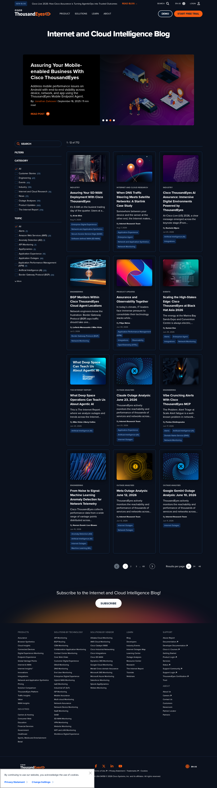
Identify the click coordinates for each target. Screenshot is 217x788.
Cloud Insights (24, 645)
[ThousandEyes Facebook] (96, 766)
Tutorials (130, 672)
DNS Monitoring (61, 669)
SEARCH (161, 3)
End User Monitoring (63, 672)
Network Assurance (62, 703)
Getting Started (169, 653)
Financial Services (25, 726)
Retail (20, 742)
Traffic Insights (24, 695)
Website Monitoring (62, 726)
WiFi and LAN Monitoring (65, 730)
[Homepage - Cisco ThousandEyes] (36, 13)
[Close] (90, 773)
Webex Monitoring (98, 688)
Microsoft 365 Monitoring (101, 672)
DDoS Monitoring (61, 665)
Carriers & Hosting (26, 715)
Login (193, 3)
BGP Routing (59, 642)
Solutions (81, 13)
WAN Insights (24, 703)
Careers (166, 695)
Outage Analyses (134, 657)
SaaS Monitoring (61, 711)
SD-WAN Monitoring (62, 718)
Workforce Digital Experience (66, 734)
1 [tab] (103, 120)
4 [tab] (113, 120)
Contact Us (167, 699)
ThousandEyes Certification (175, 676)
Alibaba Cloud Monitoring (101, 638)
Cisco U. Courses (170, 649)
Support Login (169, 672)
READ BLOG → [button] (129, 3)
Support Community (172, 669)
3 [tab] (110, 120)
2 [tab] (106, 120)
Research (131, 665)
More (19, 281)
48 (200, 566)
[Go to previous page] (116, 566)
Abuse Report (169, 638)
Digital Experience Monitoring (31, 653)
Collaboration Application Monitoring (70, 649)
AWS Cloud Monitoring (100, 642)
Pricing (21, 684)
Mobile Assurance (62, 695)
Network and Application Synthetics (33, 680)
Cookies (144, 771)
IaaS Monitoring (61, 684)
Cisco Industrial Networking (102, 649)
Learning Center (134, 653)
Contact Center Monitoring (65, 653)
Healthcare (22, 734)
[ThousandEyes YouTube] (120, 766)
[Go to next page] (152, 566)
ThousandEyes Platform (28, 692)
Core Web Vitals (61, 657)
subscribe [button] (108, 603)
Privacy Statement (117, 771)
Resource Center (134, 661)
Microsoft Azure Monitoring (102, 676)
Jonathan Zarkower (45, 101)
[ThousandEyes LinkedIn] (112, 766)
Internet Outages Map (136, 649)
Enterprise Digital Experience (66, 676)
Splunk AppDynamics (99, 684)
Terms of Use (100, 771)
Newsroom (167, 707)
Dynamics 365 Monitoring (101, 661)
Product (65, 13)
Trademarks (132, 771)
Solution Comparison (27, 688)
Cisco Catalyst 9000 (99, 645)
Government (23, 730)
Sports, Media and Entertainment (32, 738)
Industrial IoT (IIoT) (62, 688)
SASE (56, 715)
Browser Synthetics (26, 642)
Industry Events (133, 645)
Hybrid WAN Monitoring (64, 680)
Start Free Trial (188, 13)
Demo (165, 13)
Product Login (169, 657)
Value (20, 699)
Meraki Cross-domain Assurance (104, 669)
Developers (132, 642)
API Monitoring (60, 638)
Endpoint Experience (27, 657)
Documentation (170, 642)
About (107, 13)
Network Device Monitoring (66, 707)
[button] (179, 3)
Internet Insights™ (25, 669)
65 (143, 566)
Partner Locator (169, 711)
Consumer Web (24, 718)
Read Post (38, 114)
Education (22, 722)
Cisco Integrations (98, 653)
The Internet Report (135, 669)
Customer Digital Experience (66, 661)
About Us (167, 692)
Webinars (131, 676)
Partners (166, 715)
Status (166, 665)
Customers (167, 703)
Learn (95, 13)
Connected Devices (26, 649)
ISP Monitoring (60, 692)
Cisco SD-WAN (96, 657)
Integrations (23, 676)
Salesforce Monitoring (99, 680)
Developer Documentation (174, 645)
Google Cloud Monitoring (101, 665)
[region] (47, 778)
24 (194, 566)
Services (166, 661)
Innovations (23, 672)
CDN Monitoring (61, 645)
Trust (165, 680)
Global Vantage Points (27, 661)
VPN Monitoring (61, 722)
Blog (129, 638)
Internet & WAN (24, 665)
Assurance (22, 638)
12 (189, 566)
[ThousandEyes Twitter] (103, 766)
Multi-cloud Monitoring (64, 699)
